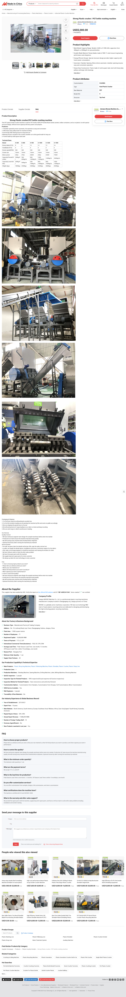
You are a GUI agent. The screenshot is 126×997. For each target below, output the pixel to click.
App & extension (101, 9)
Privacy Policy (91, 990)
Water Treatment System (39, 940)
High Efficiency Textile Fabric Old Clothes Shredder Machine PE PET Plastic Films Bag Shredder (36, 917)
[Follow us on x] (112, 979)
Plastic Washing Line (8, 937)
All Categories (8, 9)
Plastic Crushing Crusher (89, 966)
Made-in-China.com (55, 987)
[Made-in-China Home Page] (12, 4)
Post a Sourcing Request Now (53, 844)
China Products (35, 985)
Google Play (17, 979)
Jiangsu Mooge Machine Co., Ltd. (86, 22)
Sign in (122, 5)
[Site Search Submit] (83, 4)
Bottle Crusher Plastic (48, 970)
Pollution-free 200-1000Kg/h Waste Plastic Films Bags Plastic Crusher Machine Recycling (62, 882)
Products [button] (31, 4)
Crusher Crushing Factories (31, 966)
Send (15, 844)
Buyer (81, 9)
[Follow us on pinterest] (120, 979)
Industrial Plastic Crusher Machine (64, 13)
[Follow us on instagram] (115, 979)
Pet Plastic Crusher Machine (11, 970)
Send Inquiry (85, 38)
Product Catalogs (28, 933)
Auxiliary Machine (68, 940)
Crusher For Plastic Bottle (30, 970)
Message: (9, 829)
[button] (77, 3)
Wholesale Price (74, 985)
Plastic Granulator (46, 957)
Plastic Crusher (48, 13)
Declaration (82, 990)
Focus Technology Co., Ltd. (50, 990)
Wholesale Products (63, 985)
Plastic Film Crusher (86, 957)
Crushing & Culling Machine (11, 957)
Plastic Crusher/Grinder (100, 937)
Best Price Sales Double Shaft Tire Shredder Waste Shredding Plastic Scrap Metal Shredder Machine (61, 917)
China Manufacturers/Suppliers (48, 985)
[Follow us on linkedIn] (123, 979)
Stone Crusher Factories (71, 966)
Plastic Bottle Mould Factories (51, 966)
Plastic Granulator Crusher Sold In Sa (66, 957)
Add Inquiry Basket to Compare (36, 72)
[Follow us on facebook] (110, 979)
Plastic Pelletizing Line (38, 937)
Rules (123, 9)
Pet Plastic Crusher (105, 966)
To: (11, 824)
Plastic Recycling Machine (22, 666)
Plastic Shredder (53, 666)
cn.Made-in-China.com (80, 987)
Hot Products (25, 985)
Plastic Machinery (37, 13)
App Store (6, 979)
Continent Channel (84, 985)
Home (3, 13)
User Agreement (73, 990)
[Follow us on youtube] (118, 979)
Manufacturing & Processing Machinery (18, 13)
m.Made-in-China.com (67, 987)
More (3, 974)
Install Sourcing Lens (48, 979)
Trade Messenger (31, 979)
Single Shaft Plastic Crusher (104, 957)
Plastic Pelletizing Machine (39, 666)
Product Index (94, 985)
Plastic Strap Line (74, 666)
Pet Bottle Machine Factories (11, 966)
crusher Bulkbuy (62, 970)
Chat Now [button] (113, 38)
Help (91, 9)
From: (10, 819)
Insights (102, 985)
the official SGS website (45, 592)
